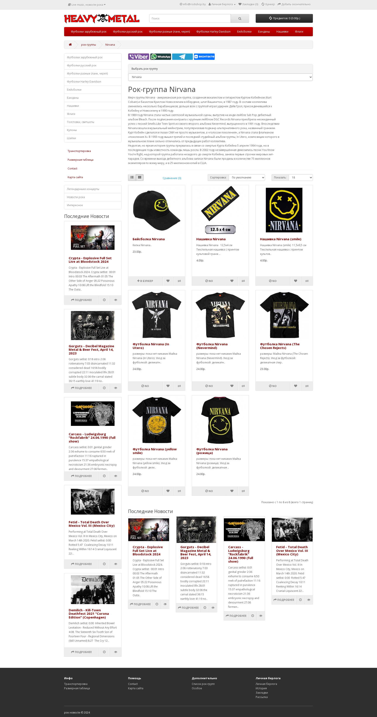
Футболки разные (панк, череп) (169, 31)
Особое (197, 688)
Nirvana (110, 45)
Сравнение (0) (172, 178)
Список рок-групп (203, 684)
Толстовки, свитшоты (80, 122)
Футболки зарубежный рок (88, 31)
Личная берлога (266, 684)
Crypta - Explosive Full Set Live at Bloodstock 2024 (90, 260)
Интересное (75, 205)
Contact (72, 168)
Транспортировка (79, 151)
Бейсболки (244, 31)
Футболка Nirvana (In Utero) (151, 346)
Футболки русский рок (127, 31)
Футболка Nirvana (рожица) (212, 451)
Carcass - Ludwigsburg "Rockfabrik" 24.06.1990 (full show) (92, 437)
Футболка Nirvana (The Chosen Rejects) (280, 346)
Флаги (299, 31)
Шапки (71, 138)
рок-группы (88, 45)
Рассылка (262, 697)
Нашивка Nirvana (211, 239)
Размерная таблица (80, 160)
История (261, 688)
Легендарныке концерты (83, 189)
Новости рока (76, 197)
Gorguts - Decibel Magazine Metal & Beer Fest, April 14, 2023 (91, 349)
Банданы (264, 31)
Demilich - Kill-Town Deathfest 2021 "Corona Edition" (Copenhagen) (89, 613)
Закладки (262, 693)
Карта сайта (75, 177)
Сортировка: (218, 177)
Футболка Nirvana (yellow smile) (155, 451)
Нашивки (282, 31)
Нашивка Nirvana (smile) (280, 239)
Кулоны (72, 130)
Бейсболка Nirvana (149, 239)
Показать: (280, 177)
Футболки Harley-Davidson (213, 31)
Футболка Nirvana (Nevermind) (212, 346)
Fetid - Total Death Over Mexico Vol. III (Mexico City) (92, 524)
